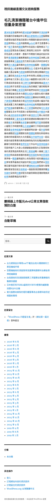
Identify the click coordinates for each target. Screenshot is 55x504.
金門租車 (8, 108)
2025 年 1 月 (12, 410)
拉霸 (18, 173)
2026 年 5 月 (13, 352)
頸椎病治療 (34, 165)
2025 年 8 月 (13, 385)
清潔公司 (35, 115)
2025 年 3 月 (13, 403)
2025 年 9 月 (13, 381)
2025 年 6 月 (13, 392)
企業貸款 (20, 90)
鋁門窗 (38, 122)
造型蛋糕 (33, 155)
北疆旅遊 (18, 61)
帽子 (10, 47)
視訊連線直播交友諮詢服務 (22, 9)
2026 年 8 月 (13, 341)
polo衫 (32, 43)
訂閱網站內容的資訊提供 (18, 481)
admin (10, 183)
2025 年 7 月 (13, 388)
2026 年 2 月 (13, 363)
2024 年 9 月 (13, 424)
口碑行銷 (27, 83)
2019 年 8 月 (13, 432)
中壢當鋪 (43, 90)
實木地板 (25, 79)
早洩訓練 (43, 32)
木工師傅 (29, 108)
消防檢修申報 (16, 115)
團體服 (44, 65)
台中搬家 (41, 111)
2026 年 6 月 (13, 349)
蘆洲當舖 (27, 32)
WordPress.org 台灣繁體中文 (20, 488)
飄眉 (14, 158)
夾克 (31, 68)
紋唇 (6, 176)
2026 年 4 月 (13, 356)
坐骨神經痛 (34, 57)
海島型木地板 (20, 75)
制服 (16, 133)
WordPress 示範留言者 (19, 317)
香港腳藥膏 (13, 57)
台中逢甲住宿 (37, 137)
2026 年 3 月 (13, 359)
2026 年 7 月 (13, 345)
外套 (43, 129)
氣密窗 (24, 122)
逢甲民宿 (25, 144)
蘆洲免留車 (9, 32)
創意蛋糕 (45, 155)
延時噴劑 (29, 101)
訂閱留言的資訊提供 (16, 485)
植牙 (10, 122)
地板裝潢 (25, 86)
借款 (47, 162)
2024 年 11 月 (13, 417)
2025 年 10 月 (13, 377)
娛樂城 (24, 169)
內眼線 (22, 72)
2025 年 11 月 (13, 374)
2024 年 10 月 (13, 421)
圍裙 (21, 47)
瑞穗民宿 (29, 97)
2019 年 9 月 (13, 428)
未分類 (10, 456)
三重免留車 (19, 119)
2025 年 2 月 (13, 406)
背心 (12, 68)
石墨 (18, 43)
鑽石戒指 (29, 93)
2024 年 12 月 (13, 413)
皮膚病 (34, 162)
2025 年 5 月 (13, 395)
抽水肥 (30, 36)
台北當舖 (27, 126)
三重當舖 (31, 151)
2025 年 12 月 (13, 370)
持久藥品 (12, 65)
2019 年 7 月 (12, 435)
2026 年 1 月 (13, 367)
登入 (9, 478)
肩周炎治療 (38, 36)
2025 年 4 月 (13, 399)
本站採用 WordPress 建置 (36, 499)
